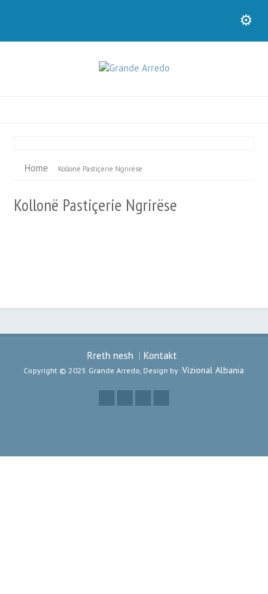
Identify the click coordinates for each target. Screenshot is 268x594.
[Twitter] (106, 398)
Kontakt (160, 355)
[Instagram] (161, 398)
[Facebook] (125, 398)
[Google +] (143, 398)
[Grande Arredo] (134, 68)
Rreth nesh (110, 355)
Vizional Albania (213, 370)
